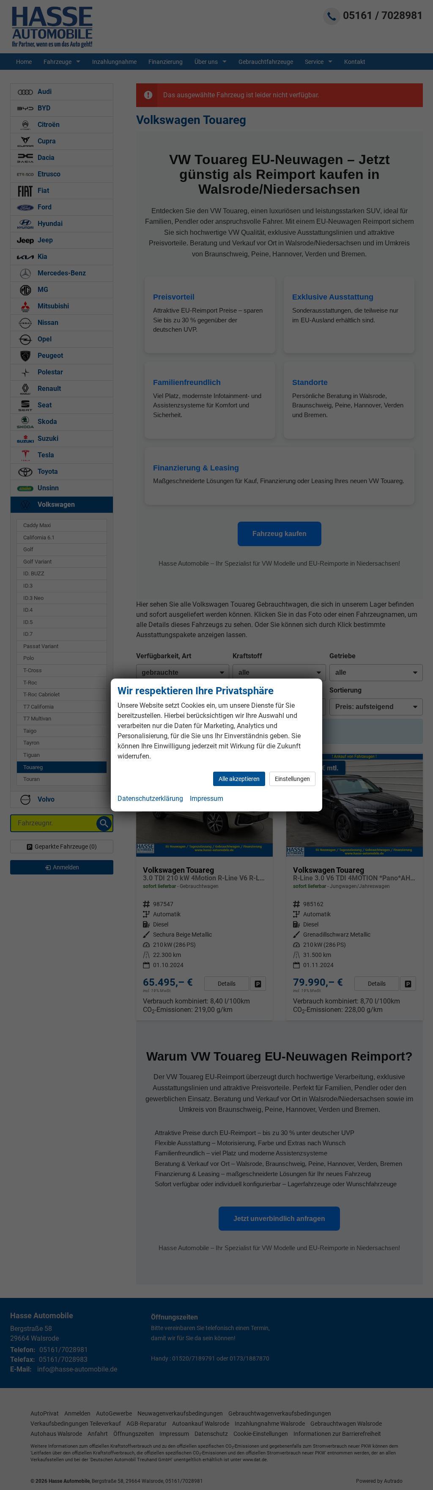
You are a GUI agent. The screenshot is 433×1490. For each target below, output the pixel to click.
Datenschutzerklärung (150, 798)
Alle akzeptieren (239, 778)
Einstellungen (292, 778)
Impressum (206, 798)
